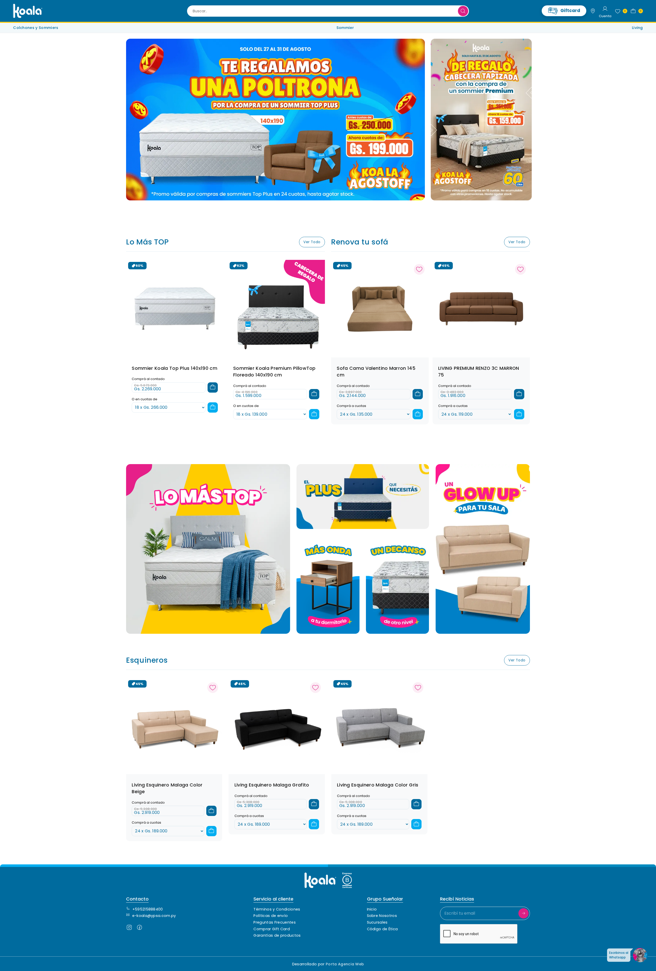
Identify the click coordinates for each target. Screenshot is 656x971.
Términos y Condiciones (276, 909)
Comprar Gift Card (271, 929)
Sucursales (377, 922)
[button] (635, 11)
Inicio (372, 909)
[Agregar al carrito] (213, 387)
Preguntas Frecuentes (274, 922)
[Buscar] (463, 11)
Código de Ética (382, 929)
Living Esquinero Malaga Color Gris (377, 785)
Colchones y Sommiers (35, 27)
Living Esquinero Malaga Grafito (271, 785)
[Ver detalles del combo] (175, 308)
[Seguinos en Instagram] (129, 929)
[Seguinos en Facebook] (139, 929)
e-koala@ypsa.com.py (154, 915)
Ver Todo (312, 242)
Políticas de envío (270, 915)
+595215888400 (147, 909)
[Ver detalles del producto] (380, 308)
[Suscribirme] (523, 913)
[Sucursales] (593, 11)
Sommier (345, 27)
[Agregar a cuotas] (213, 407)
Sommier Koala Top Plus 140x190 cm (174, 368)
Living (637, 27)
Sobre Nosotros (382, 915)
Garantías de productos (277, 935)
